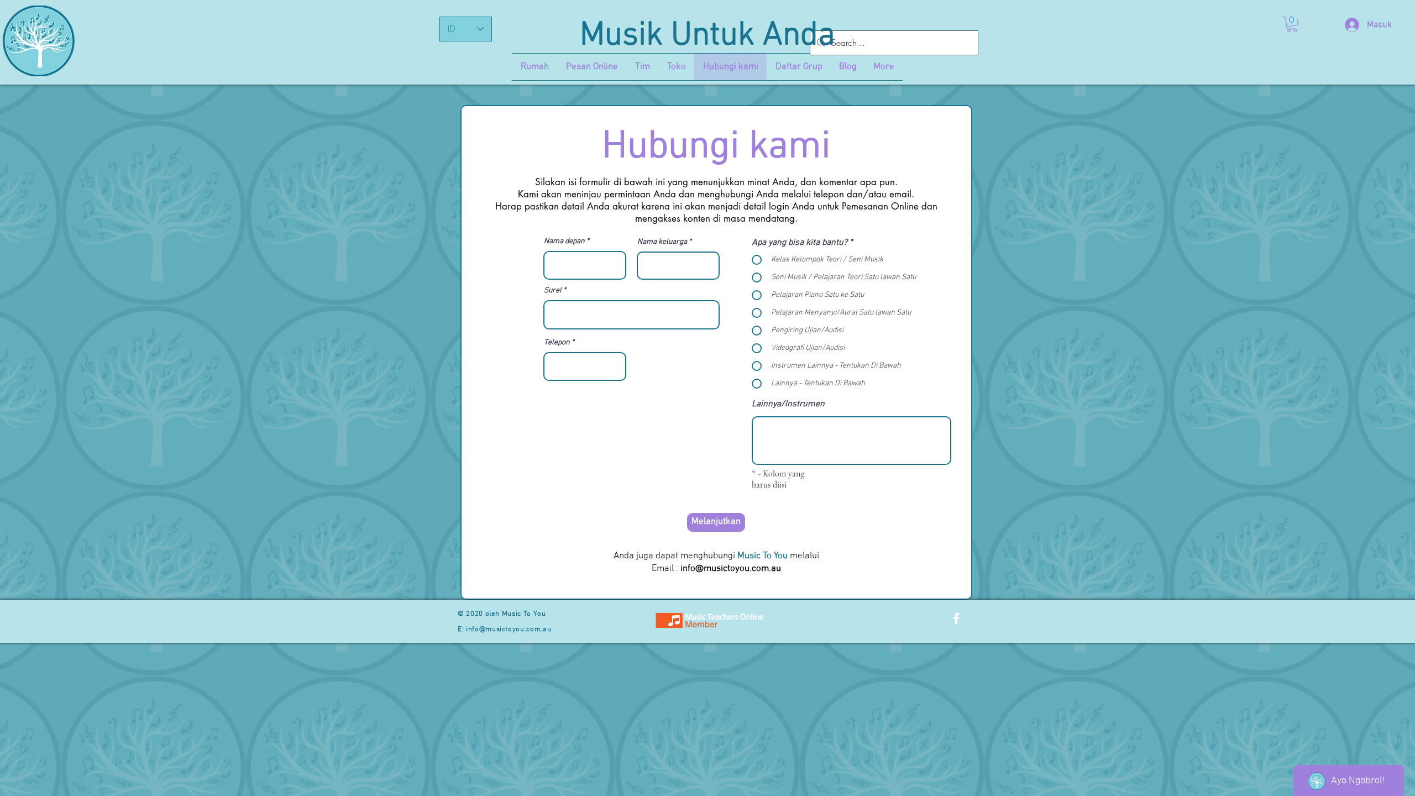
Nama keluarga (662, 242)
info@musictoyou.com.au (730, 568)
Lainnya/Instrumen (788, 404)
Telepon (557, 343)
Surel (553, 291)
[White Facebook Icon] (956, 618)
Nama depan (564, 241)
